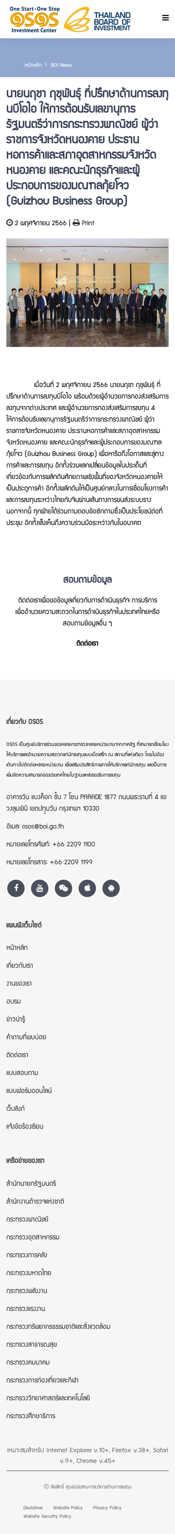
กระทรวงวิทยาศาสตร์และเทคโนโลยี (48, 1399)
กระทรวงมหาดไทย (28, 1274)
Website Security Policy (47, 1517)
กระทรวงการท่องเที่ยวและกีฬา (42, 1381)
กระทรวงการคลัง (26, 1256)
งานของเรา (19, 984)
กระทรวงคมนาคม (28, 1363)
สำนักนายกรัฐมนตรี (31, 1184)
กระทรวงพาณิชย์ (27, 1220)
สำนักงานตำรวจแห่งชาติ (35, 1202)
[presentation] (14, 308)
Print (87, 224)
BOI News (61, 65)
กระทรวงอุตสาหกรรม (32, 1238)
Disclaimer (33, 1508)
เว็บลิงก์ (15, 1110)
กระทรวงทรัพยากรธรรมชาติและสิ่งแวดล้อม (58, 1327)
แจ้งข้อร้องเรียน (24, 1127)
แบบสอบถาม (22, 1074)
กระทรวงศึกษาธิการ (30, 1417)
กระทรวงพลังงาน (26, 1292)
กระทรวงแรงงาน (25, 1310)
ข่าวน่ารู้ (15, 1020)
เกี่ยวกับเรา (19, 966)
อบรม (13, 1002)
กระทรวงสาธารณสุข (31, 1345)
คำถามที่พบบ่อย (26, 1038)
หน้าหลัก (33, 65)
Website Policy (68, 1508)
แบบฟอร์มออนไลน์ (29, 1092)
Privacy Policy (107, 1508)
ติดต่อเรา (87, 644)
